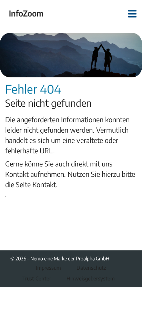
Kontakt (44, 184)
